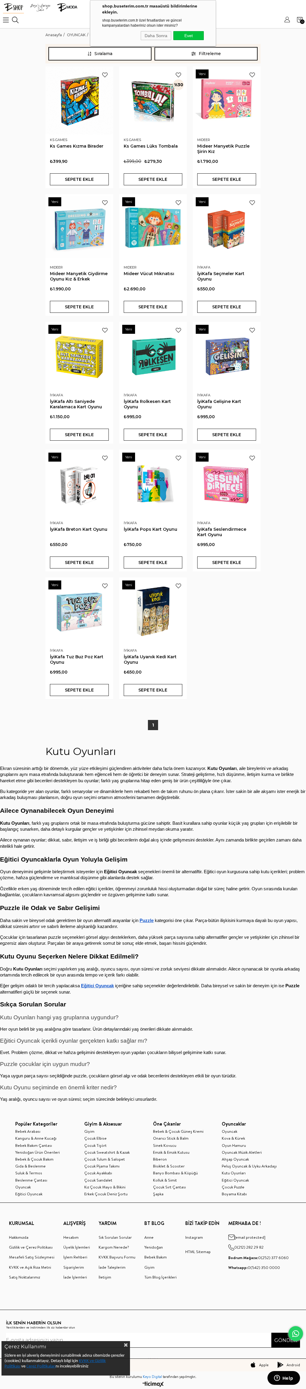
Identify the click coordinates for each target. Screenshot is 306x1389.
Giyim (89, 1131)
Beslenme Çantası (31, 1180)
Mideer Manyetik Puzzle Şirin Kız (223, 148)
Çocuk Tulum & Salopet (104, 1159)
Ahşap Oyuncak (235, 1159)
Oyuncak (23, 1187)
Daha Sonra (156, 35)
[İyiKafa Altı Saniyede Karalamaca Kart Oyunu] (79, 356)
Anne (149, 1237)
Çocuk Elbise (95, 1138)
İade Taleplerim (112, 1267)
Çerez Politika (38, 1366)
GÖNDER (285, 1340)
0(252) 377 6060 (258, 1257)
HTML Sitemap (198, 1251)
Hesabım (71, 1237)
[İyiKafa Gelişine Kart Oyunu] (227, 356)
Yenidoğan (153, 1247)
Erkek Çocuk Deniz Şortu (106, 1194)
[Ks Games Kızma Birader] (79, 100)
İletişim (105, 1277)
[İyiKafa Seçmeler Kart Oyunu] (227, 228)
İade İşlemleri (75, 1277)
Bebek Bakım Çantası (33, 1145)
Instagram (194, 1237)
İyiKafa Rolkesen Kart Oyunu (147, 404)
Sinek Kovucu (164, 1145)
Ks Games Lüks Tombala (151, 146)
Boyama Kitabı (234, 1194)
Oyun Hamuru (234, 1145)
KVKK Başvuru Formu (117, 1257)
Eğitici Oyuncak (28, 1194)
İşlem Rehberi (75, 1257)
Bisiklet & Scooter (169, 1166)
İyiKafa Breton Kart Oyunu (78, 529)
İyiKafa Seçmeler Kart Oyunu (220, 276)
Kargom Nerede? (114, 1247)
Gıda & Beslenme (30, 1166)
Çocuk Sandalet (98, 1180)
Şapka (158, 1194)
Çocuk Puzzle (233, 1187)
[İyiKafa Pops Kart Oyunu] (153, 484)
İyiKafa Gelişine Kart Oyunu (219, 404)
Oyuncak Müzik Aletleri (242, 1152)
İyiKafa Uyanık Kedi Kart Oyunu (150, 659)
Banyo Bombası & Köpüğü (175, 1173)
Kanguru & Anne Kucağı (35, 1138)
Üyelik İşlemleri (76, 1247)
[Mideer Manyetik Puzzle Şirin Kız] (227, 100)
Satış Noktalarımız (24, 1277)
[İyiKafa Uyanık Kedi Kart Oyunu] (153, 611)
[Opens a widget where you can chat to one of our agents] (283, 1378)
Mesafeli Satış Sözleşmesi (31, 1257)
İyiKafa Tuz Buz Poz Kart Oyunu (76, 659)
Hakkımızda (18, 1237)
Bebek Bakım (155, 1257)
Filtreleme (210, 53)
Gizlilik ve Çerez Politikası (31, 1247)
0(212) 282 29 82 (249, 1247)
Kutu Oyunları (234, 1173)
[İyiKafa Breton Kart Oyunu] (79, 484)
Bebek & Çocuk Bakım (34, 1159)
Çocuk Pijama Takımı (102, 1166)
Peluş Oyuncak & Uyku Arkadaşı (249, 1166)
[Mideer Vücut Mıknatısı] (153, 228)
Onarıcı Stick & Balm (171, 1138)
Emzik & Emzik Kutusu (171, 1152)
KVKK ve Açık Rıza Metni (30, 1267)
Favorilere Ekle (105, 74)
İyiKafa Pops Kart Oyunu (150, 529)
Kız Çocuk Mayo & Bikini (105, 1187)
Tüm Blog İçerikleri (160, 1277)
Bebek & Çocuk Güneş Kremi (178, 1131)
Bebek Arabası (27, 1131)
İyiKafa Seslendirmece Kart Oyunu (221, 532)
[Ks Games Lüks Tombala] (153, 100)
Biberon (160, 1159)
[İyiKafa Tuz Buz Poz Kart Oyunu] (79, 611)
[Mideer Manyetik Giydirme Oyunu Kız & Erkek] (79, 228)
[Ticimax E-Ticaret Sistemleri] (153, 1385)
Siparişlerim (73, 1267)
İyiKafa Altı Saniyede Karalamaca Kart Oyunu (76, 404)
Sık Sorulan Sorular (115, 1237)
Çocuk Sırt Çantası (169, 1187)
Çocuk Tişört (95, 1145)
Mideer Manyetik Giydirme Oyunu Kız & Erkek (79, 276)
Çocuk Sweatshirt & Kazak (107, 1152)
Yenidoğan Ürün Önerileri (37, 1152)
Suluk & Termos (28, 1173)
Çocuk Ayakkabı (98, 1173)
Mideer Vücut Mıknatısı (149, 273)
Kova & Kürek (233, 1138)
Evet (188, 35)
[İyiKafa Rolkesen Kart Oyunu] (153, 356)
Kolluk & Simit (165, 1180)
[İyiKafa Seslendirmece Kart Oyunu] (227, 484)
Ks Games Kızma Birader (76, 146)
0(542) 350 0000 (254, 1267)
